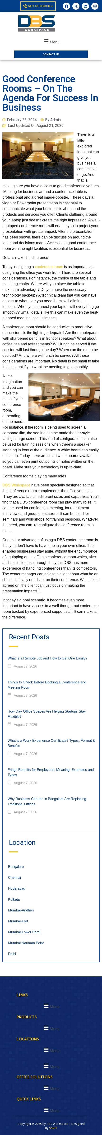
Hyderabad (16, 888)
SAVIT (53, 1128)
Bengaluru (16, 867)
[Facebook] (66, 6)
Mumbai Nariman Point (26, 943)
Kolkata (14, 899)
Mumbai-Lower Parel (24, 932)
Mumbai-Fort (18, 921)
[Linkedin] (85, 6)
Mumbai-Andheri (21, 910)
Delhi (12, 954)
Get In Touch (39, 6)
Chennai (14, 877)
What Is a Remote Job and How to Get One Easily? (47, 658)
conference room (49, 267)
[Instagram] (94, 6)
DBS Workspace (16, 485)
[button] (51, 41)
